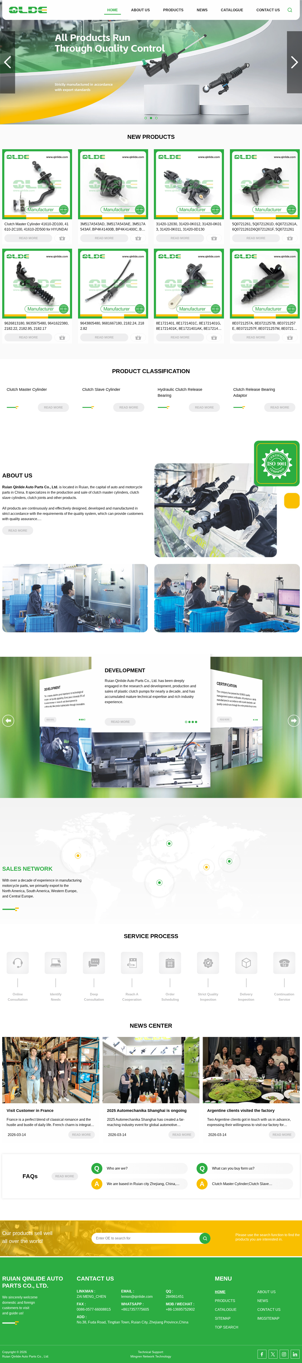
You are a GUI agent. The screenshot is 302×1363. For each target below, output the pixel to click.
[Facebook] (262, 1354)
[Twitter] (273, 1354)
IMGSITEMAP (268, 1318)
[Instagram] (284, 1354)
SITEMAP (223, 1318)
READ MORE (64, 1176)
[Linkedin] (295, 1354)
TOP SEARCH (226, 1327)
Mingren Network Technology (150, 1356)
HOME (112, 10)
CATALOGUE (232, 10)
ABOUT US (140, 10)
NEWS (202, 10)
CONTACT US (268, 10)
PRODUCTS (173, 10)
